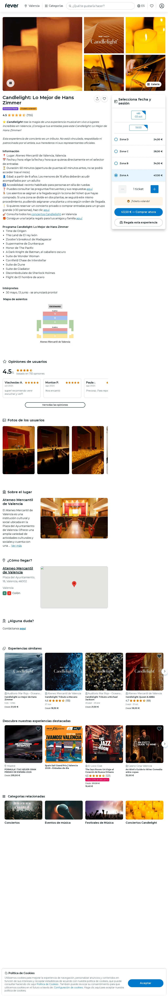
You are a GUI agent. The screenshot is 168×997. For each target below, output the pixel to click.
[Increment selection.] (154, 189)
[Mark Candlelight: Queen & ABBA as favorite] (159, 656)
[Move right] (164, 671)
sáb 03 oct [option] (138, 115)
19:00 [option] (138, 127)
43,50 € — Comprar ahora (138, 212)
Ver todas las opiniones (55, 405)
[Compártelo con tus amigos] (97, 98)
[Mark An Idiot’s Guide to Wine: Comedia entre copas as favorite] (159, 729)
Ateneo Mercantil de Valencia (18, 570)
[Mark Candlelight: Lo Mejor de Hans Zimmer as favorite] (104, 98)
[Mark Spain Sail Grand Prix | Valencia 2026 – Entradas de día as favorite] (78, 729)
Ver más (16, 545)
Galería (155, 84)
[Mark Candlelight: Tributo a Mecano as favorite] (78, 656)
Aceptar (145, 983)
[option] (138, 139)
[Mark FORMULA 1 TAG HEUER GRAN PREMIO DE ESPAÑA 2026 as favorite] (38, 729)
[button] (138, 139)
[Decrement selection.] (122, 189)
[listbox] (138, 115)
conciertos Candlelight (46, 214)
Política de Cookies (47, 984)
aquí (90, 189)
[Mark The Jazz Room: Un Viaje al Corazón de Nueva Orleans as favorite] (119, 729)
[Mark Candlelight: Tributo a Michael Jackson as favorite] (119, 656)
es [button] (143, 5)
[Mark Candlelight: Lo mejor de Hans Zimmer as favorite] (38, 656)
